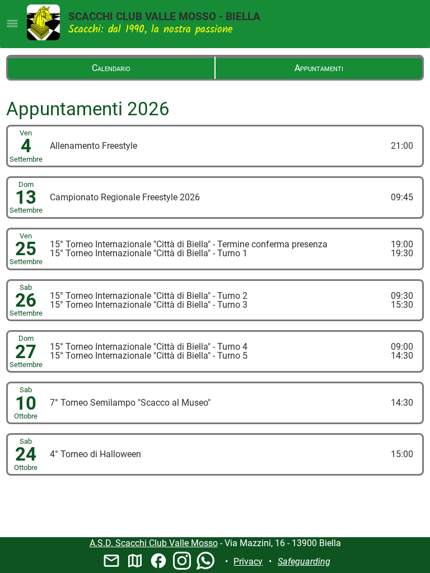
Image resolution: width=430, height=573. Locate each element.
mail (111, 561)
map (135, 561)
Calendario (111, 68)
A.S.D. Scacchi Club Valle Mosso (154, 543)
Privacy (248, 561)
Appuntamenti (319, 68)
